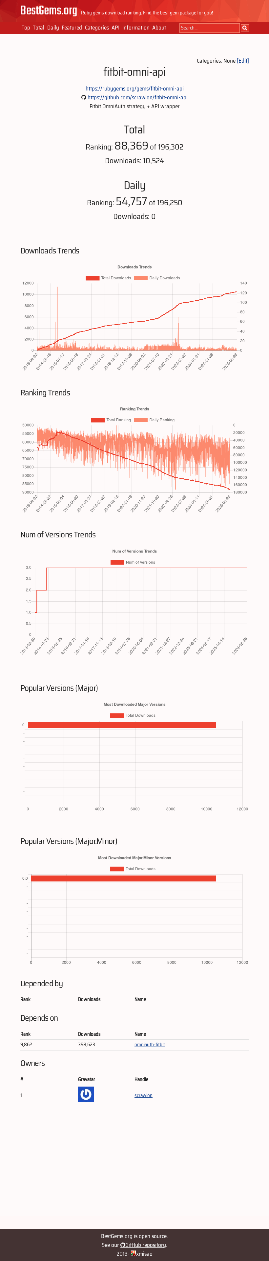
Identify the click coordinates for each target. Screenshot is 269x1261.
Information (136, 27)
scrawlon (143, 1095)
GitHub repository (145, 1245)
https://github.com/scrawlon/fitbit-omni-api (138, 97)
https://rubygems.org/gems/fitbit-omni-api (135, 88)
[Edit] (243, 60)
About (159, 27)
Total (38, 27)
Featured (72, 27)
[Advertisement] (134, 1170)
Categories (97, 27)
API (115, 27)
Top (26, 27)
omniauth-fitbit (149, 1045)
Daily (53, 27)
